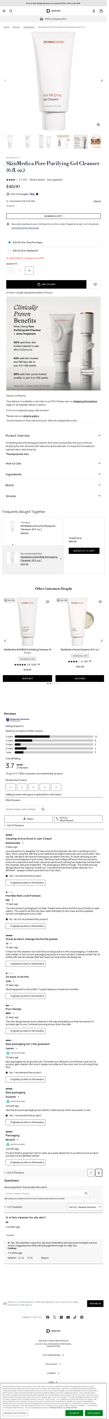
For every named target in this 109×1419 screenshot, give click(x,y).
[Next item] (101, 641)
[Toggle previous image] (5, 80)
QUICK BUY (27, 678)
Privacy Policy (56, 1407)
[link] (93, 11)
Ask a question (55, 179)
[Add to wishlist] (95, 284)
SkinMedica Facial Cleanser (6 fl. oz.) (80, 649)
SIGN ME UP (95, 1303)
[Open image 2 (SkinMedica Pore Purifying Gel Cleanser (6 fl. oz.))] (28, 141)
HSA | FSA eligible (20, 194)
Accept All (74, 1413)
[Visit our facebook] (47, 1317)
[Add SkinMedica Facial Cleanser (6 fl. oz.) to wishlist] (100, 601)
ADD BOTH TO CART (84, 550)
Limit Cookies (94, 1413)
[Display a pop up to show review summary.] (39, 665)
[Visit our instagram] (61, 1317)
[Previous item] (5, 641)
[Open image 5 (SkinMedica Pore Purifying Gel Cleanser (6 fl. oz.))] (81, 141)
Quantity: (12, 263)
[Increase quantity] (29, 270)
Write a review (37, 179)
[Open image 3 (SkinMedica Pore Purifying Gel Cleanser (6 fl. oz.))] (45, 141)
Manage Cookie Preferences (53, 1341)
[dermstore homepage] (53, 11)
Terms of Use (71, 1407)
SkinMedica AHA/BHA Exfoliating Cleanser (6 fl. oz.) (27, 651)
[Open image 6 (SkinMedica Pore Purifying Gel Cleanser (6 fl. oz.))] (98, 141)
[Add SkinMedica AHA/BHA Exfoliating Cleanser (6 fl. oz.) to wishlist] (47, 601)
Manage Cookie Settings (15, 1413)
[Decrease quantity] (10, 270)
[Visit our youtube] (68, 1317)
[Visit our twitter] (54, 1317)
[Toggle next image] (101, 80)
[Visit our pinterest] (81, 1317)
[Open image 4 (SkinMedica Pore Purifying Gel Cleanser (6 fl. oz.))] (63, 141)
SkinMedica (28, 27)
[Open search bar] (10, 11)
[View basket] (101, 11)
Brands (16, 27)
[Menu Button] (3, 11)
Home (6, 27)
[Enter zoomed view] (98, 124)
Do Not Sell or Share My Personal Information (53, 1345)
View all (97, 201)
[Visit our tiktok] (75, 1317)
